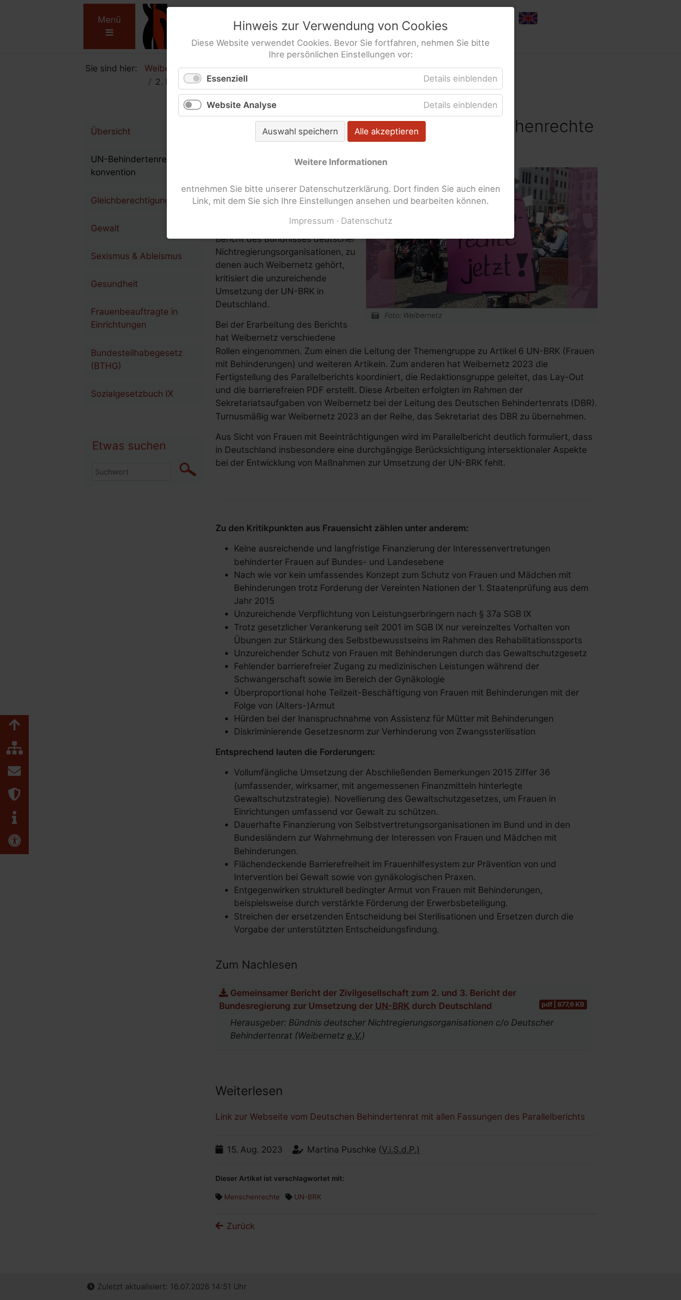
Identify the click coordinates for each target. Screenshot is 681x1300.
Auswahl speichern (300, 131)
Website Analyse (242, 105)
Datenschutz (366, 221)
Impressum (311, 221)
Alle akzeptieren (386, 131)
